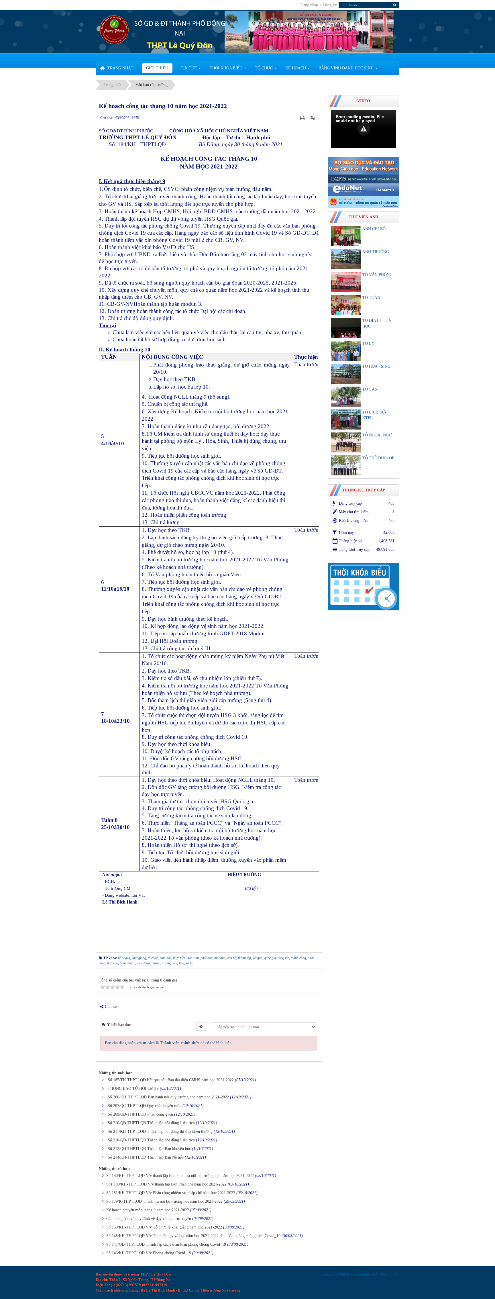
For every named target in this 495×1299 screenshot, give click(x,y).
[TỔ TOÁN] (346, 305)
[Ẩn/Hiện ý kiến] (201, 1026)
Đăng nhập (309, 5)
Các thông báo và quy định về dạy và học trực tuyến (148, 1218)
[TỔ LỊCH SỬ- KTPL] (346, 420)
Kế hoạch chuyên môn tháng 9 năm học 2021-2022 (147, 1210)
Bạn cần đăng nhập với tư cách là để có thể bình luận (168, 1043)
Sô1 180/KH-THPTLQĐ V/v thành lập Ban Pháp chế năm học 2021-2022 (166, 1184)
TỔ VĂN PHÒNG (377, 275)
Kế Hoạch (295, 68)
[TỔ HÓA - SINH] (346, 374)
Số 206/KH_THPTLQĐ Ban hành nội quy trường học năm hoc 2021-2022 (168, 1097)
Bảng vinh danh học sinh (346, 68)
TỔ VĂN (370, 389)
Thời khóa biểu (226, 68)
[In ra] (303, 117)
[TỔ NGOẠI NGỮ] (346, 442)
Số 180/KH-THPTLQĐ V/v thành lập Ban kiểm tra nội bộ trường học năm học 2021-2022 (180, 1175)
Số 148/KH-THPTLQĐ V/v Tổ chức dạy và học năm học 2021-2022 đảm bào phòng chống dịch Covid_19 (193, 1236)
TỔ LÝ (368, 343)
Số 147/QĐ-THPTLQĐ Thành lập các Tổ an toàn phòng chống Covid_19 (166, 1244)
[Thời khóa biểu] (363, 586)
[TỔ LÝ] (346, 351)
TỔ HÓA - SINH (376, 366)
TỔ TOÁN (371, 297)
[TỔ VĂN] (346, 397)
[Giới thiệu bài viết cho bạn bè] (295, 117)
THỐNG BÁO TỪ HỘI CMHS (133, 1088)
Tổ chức (264, 68)
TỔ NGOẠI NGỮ (377, 435)
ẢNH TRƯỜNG (375, 252)
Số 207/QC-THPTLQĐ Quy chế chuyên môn (144, 1106)
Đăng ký (330, 5)
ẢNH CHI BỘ (374, 229)
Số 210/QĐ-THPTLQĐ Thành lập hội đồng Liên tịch (151, 1123)
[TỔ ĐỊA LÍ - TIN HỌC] (346, 328)
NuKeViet (345, 1274)
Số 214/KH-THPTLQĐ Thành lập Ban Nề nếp (146, 1157)
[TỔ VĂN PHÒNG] (346, 282)
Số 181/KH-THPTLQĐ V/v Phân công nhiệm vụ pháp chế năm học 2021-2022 (170, 1193)
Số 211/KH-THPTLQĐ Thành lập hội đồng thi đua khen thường (160, 1131)
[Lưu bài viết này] (313, 117)
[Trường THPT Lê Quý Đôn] (114, 29)
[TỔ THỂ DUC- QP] (346, 465)
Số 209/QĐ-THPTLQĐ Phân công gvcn (140, 1114)
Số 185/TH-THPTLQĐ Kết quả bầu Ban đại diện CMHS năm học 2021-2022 (171, 1080)
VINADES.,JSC (387, 1274)
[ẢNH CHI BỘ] (346, 236)
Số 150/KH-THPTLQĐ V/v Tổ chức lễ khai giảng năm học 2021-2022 (164, 1227)
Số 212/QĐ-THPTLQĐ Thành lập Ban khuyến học (149, 1149)
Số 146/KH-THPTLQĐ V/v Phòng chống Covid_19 (148, 1253)
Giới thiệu (157, 68)
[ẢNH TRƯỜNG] (346, 259)
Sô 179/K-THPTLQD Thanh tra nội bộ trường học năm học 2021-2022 (164, 1201)
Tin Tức (189, 68)
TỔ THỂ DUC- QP (378, 458)
